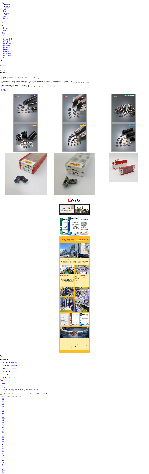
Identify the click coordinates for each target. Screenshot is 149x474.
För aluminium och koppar (6, 47)
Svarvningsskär (7, 13)
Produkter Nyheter (5, 18)
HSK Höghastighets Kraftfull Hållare (42, 393)
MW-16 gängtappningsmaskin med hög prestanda (27, 393)
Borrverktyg (4, 11)
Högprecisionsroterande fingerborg (7, 39)
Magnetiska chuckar (7, 7)
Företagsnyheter (5, 17)
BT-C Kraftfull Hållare (6, 51)
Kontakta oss (3, 383)
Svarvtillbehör (3, 35)
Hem (2, 2)
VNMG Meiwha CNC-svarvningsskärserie (10, 371)
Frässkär (6, 14)
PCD (2, 356)
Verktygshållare (5, 9)
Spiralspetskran (5, 355)
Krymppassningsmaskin (8, 4)
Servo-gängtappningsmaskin (17, 393)
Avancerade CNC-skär (7, 374)
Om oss (3, 15)
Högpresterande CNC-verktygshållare (9, 393)
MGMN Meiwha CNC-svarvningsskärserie (10, 377)
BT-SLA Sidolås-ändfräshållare (7, 55)
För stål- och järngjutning (6, 41)
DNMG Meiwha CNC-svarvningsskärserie (10, 362)
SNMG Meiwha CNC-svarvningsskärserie (10, 368)
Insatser (4, 12)
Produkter (3, 23)
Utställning (4, 16)
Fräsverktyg (3, 33)
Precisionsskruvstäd (7, 6)
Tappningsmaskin (7, 5)
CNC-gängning (2, 393)
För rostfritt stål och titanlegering (7, 43)
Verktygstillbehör (5, 3)
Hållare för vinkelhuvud (6, 57)
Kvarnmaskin (5, 27)
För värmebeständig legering (6, 45)
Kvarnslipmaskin (36, 393)
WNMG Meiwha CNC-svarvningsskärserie (10, 365)
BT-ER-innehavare (5, 49)
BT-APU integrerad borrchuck (7, 53)
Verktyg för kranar (5, 10)
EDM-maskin (6, 8)
